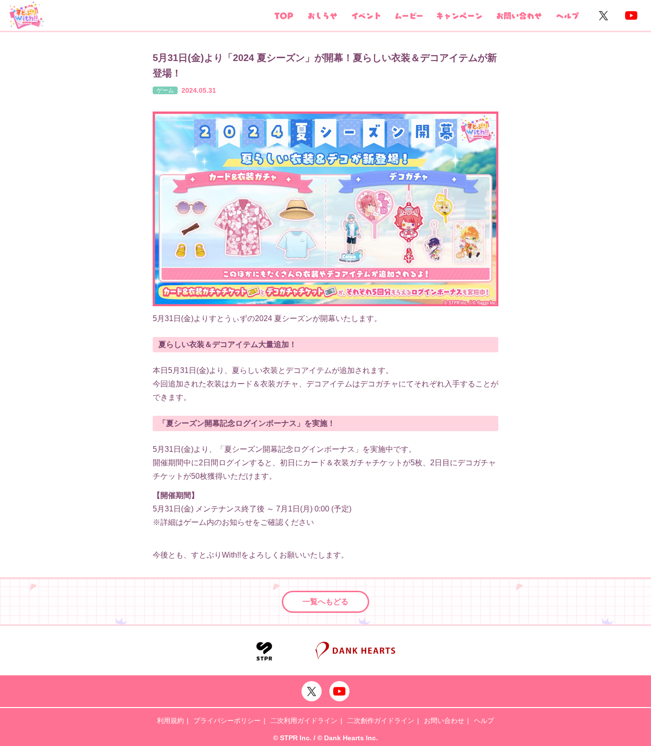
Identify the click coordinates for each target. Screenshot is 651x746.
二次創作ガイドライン (380, 720)
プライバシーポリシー (227, 720)
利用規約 (170, 720)
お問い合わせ (444, 720)
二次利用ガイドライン (304, 720)
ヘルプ (484, 720)
